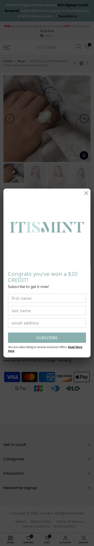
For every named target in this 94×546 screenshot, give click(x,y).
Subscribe (47, 337)
